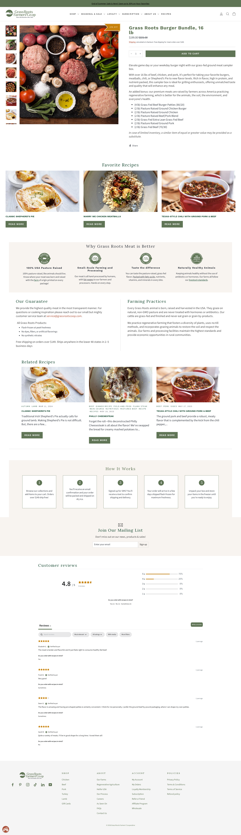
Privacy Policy (173, 779)
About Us (150, 14)
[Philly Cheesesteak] (120, 384)
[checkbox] (112, 634)
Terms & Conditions (176, 784)
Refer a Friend (138, 798)
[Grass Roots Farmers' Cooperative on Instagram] (27, 784)
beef (91, 406)
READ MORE (16, 224)
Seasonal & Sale (92, 14)
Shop (73, 14)
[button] (162, 574)
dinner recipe (104, 406)
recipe (142, 409)
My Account (137, 779)
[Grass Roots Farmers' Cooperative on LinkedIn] (42, 784)
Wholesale (137, 808)
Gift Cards (66, 803)
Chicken (65, 779)
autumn (25, 406)
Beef (64, 784)
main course (97, 409)
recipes (94, 411)
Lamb (64, 798)
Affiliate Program (139, 803)
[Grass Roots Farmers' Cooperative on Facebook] (12, 784)
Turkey (65, 794)
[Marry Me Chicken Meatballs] (120, 191)
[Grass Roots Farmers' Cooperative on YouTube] (50, 784)
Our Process (102, 794)
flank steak (140, 406)
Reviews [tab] (45, 626)
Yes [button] (39, 659)
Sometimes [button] (42, 688)
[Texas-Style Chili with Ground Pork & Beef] (198, 191)
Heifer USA (102, 789)
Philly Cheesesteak (101, 416)
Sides (174, 406)
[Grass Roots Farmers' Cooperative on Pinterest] (20, 784)
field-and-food (123, 406)
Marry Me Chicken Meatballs (102, 216)
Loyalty (112, 14)
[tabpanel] (120, 691)
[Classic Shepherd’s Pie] (42, 191)
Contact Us (102, 813)
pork (166, 406)
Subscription (131, 14)
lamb (34, 406)
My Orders (136, 784)
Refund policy (173, 794)
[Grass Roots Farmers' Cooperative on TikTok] (35, 784)
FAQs (99, 808)
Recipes (166, 14)
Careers (100, 798)
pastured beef (128, 409)
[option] (69, 74)
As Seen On (102, 803)
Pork (64, 789)
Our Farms (101, 779)
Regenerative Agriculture (108, 784)
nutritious (112, 409)
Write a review (197, 624)
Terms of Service (174, 789)
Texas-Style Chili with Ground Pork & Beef (189, 216)
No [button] (39, 745)
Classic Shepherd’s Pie (20, 216)
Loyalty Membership (141, 789)
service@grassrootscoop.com (64, 316)
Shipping (132, 42)
